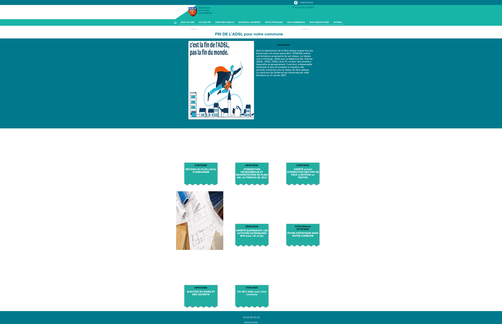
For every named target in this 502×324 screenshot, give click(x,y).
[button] (188, 22)
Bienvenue (204, 7)
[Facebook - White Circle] (296, 2)
